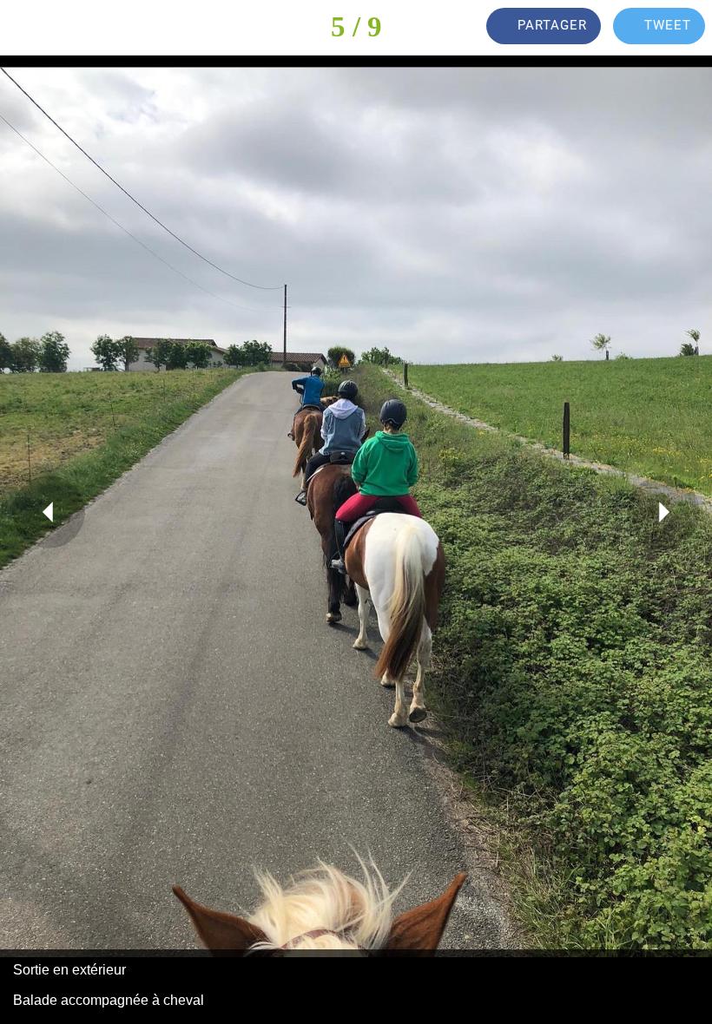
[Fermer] (27, 27)
